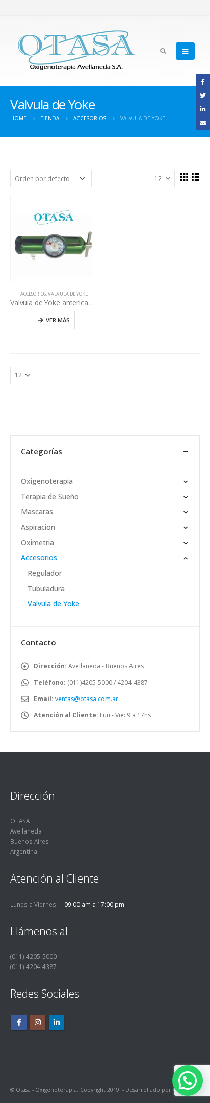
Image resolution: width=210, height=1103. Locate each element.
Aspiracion (38, 527)
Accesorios (33, 293)
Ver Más (58, 320)
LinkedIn (203, 109)
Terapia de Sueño (50, 496)
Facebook (19, 1022)
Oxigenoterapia (47, 481)
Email (203, 122)
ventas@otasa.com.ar (86, 698)
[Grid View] (184, 177)
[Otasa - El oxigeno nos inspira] (76, 51)
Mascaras (37, 511)
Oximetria (37, 542)
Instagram (37, 1022)
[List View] (195, 177)
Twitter (203, 95)
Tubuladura (46, 588)
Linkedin (56, 1022)
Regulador (45, 573)
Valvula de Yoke (68, 293)
